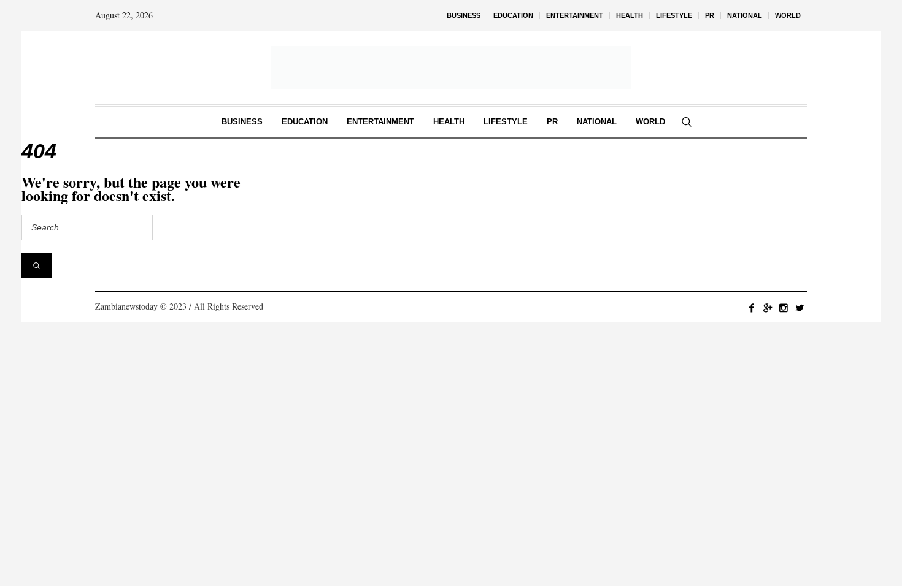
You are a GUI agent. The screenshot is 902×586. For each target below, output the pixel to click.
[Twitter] (799, 307)
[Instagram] (783, 307)
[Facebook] (751, 307)
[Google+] (767, 307)
